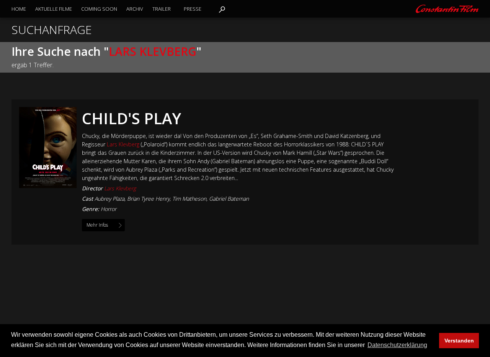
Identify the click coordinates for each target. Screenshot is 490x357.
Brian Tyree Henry (148, 198)
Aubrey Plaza (109, 198)
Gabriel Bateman (229, 198)
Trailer (161, 8)
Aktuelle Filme (53, 8)
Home (18, 8)
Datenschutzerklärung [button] (397, 345)
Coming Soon (99, 8)
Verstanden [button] (459, 341)
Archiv (134, 8)
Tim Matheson (189, 198)
